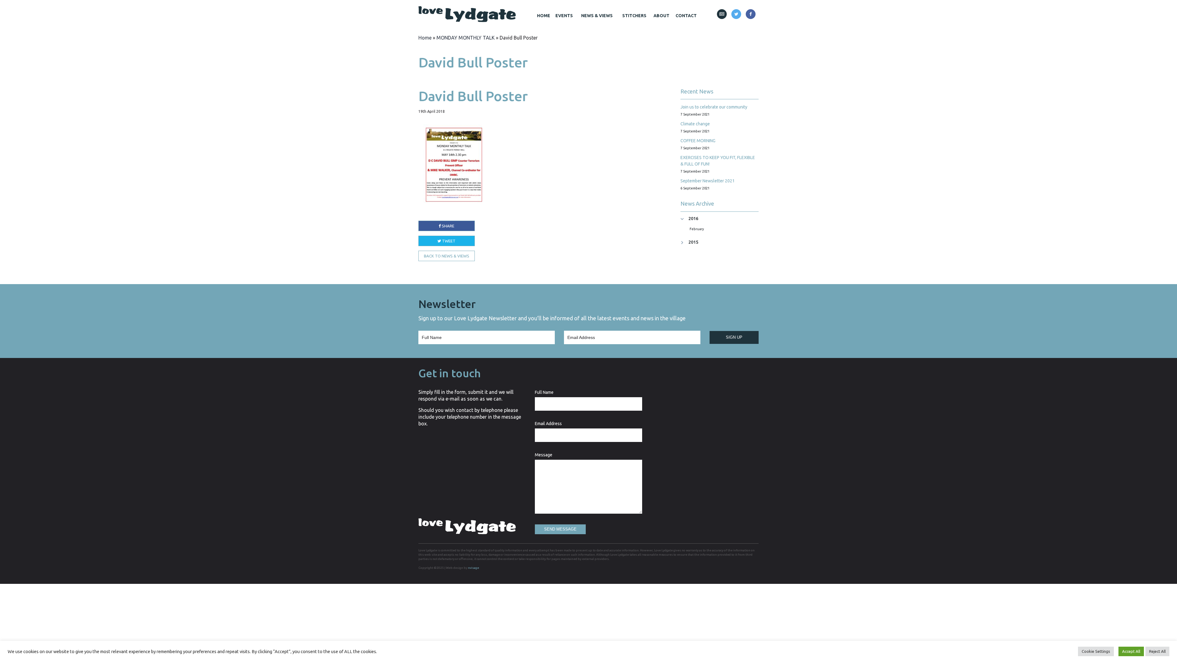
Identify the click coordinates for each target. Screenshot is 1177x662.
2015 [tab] (693, 242)
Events (564, 15)
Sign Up (734, 337)
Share (447, 226)
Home (543, 15)
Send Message (560, 529)
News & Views (597, 15)
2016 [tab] (693, 218)
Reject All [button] (1157, 651)
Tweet (448, 241)
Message (543, 454)
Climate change (695, 123)
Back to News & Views (446, 256)
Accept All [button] (1131, 651)
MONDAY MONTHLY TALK (465, 37)
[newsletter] (722, 14)
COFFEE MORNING (697, 140)
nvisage (473, 567)
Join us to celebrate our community (713, 107)
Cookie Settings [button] (1096, 651)
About (661, 15)
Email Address (548, 423)
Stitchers (634, 15)
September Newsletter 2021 (707, 180)
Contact (686, 15)
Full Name (544, 392)
